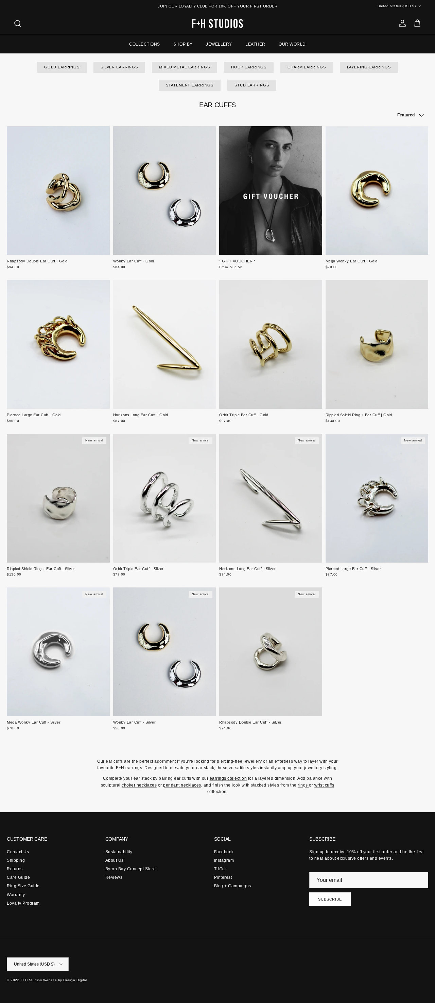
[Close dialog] (276, 411)
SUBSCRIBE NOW (217, 581)
